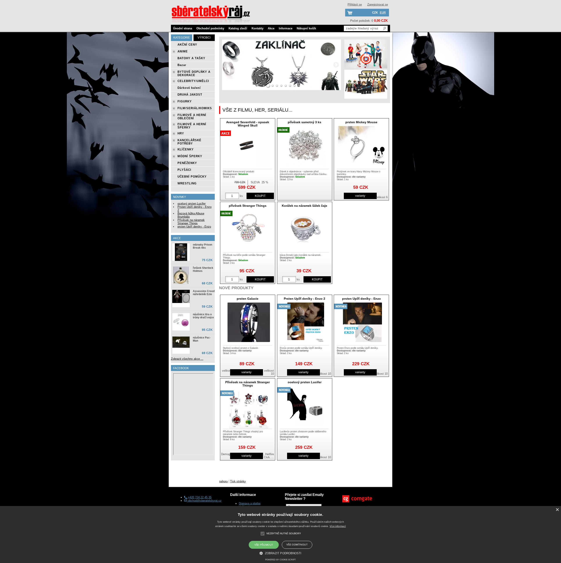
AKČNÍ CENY (187, 44)
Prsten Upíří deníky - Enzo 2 (304, 298)
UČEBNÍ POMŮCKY (192, 176)
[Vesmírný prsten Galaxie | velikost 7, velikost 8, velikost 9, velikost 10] (248, 322)
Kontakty (257, 28)
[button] (280, 553)
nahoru (223, 481)
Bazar (182, 65)
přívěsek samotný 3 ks (304, 122)
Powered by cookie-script (280, 560)
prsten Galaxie (247, 298)
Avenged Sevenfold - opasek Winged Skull (247, 123)
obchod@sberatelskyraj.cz (204, 500)
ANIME (183, 51)
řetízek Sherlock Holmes (203, 269)
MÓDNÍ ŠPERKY (190, 156)
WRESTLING (187, 183)
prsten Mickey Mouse (361, 122)
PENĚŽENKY (187, 163)
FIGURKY (185, 101)
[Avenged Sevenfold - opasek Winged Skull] (248, 149)
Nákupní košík (306, 28)
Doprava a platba (249, 503)
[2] (268, 86)
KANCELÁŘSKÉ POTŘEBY (189, 142)
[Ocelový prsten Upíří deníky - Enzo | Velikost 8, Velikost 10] (362, 322)
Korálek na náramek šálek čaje (304, 205)
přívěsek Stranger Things (247, 205)
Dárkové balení (189, 87)
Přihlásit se (355, 4)
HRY (181, 133)
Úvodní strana (182, 28)
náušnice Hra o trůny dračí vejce (203, 316)
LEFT (227, 64)
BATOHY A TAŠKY (191, 58)
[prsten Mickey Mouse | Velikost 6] (362, 146)
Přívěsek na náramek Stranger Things (247, 383)
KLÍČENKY (186, 149)
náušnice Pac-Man (202, 339)
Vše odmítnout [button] (297, 544)
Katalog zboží (238, 28)
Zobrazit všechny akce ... (187, 358)
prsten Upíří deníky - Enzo (361, 298)
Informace (285, 28)
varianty (360, 195)
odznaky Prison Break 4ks (202, 246)
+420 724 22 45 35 (199, 497)
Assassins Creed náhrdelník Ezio (204, 293)
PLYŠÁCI (184, 169)
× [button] (557, 509)
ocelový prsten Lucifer (304, 382)
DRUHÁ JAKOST (190, 94)
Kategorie (181, 37)
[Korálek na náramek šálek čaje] (306, 229)
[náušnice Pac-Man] (181, 342)
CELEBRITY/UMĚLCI (193, 81)
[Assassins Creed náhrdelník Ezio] (181, 297)
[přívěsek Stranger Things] (249, 229)
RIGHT (336, 64)
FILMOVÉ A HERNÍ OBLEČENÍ (192, 116)
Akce (271, 28)
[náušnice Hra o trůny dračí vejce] (181, 322)
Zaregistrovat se (377, 4)
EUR (383, 12)
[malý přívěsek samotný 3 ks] (305, 146)
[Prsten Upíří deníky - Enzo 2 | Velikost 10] (305, 322)
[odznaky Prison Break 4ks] (181, 252)
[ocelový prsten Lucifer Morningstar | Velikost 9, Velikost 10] (305, 406)
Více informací (338, 526)
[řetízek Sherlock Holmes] (181, 275)
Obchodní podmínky (210, 28)
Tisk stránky (238, 481)
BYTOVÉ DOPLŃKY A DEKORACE (194, 73)
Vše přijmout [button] (263, 544)
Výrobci (204, 37)
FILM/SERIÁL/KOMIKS (195, 108)
